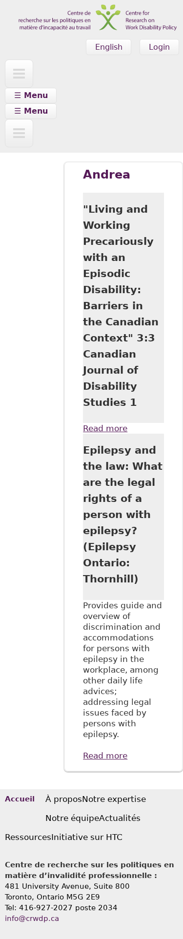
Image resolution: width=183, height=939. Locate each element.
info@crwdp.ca (32, 918)
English (108, 47)
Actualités (120, 818)
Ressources (28, 837)
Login (159, 47)
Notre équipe (72, 818)
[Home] (91, 5)
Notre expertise (114, 799)
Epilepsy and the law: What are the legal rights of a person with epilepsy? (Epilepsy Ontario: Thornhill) (123, 514)
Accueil (20, 799)
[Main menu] (19, 74)
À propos (63, 799)
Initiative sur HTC (86, 837)
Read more (105, 428)
